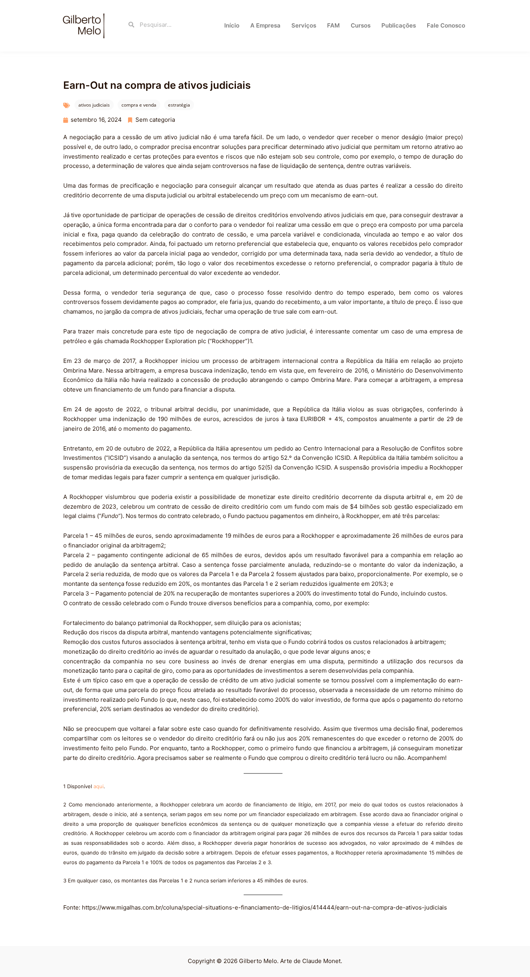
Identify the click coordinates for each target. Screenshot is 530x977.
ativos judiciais (94, 105)
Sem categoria (155, 119)
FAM (333, 25)
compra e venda (138, 105)
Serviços (303, 25)
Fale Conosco (446, 25)
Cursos (361, 25)
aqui (99, 786)
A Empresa (265, 25)
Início (231, 25)
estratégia (179, 105)
